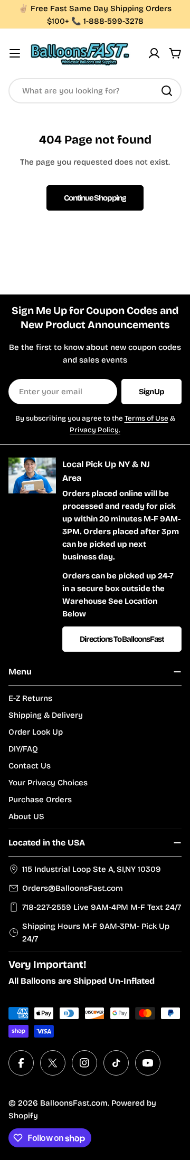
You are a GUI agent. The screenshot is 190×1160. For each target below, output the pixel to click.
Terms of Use (146, 418)
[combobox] (95, 90)
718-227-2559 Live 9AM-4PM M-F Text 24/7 (101, 907)
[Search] (166, 90)
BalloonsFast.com (74, 1103)
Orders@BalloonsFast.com (72, 888)
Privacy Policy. (95, 429)
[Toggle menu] (14, 53)
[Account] (154, 53)
